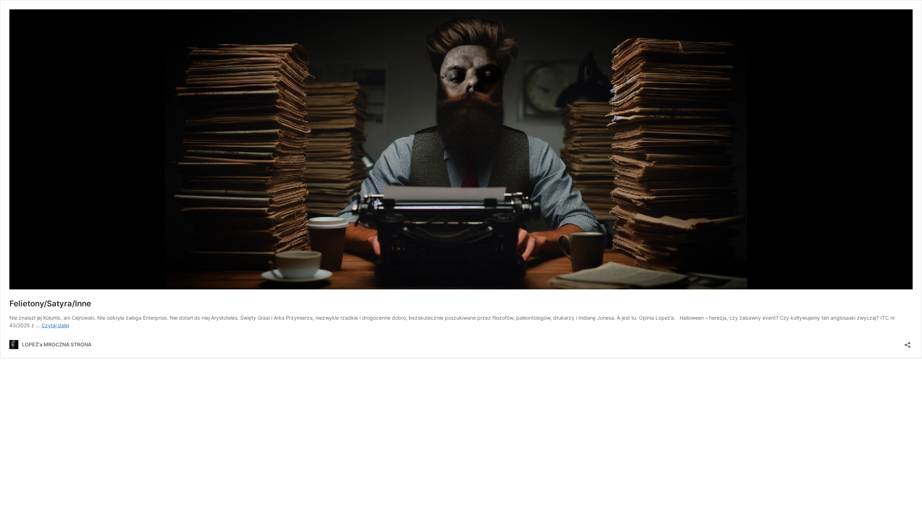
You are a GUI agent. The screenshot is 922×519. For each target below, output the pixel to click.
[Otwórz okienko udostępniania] (908, 342)
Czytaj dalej (55, 325)
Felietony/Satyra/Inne (50, 303)
